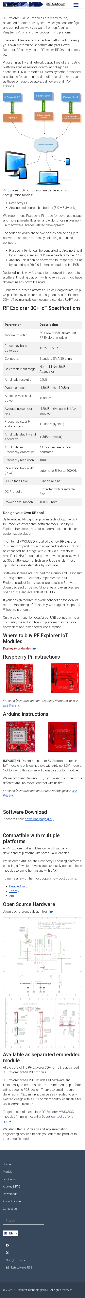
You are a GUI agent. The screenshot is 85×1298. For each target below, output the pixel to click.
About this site (12, 1201)
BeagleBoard (18, 886)
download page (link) (39, 819)
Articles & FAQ (11, 1186)
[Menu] (76, 5)
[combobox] (23, 1221)
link (34, 648)
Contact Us (10, 1208)
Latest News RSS (21, 1267)
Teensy (14, 891)
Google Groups (15, 1260)
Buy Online (9, 1179)
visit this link (11, 705)
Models (7, 1171)
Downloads (10, 1193)
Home (7, 1164)
